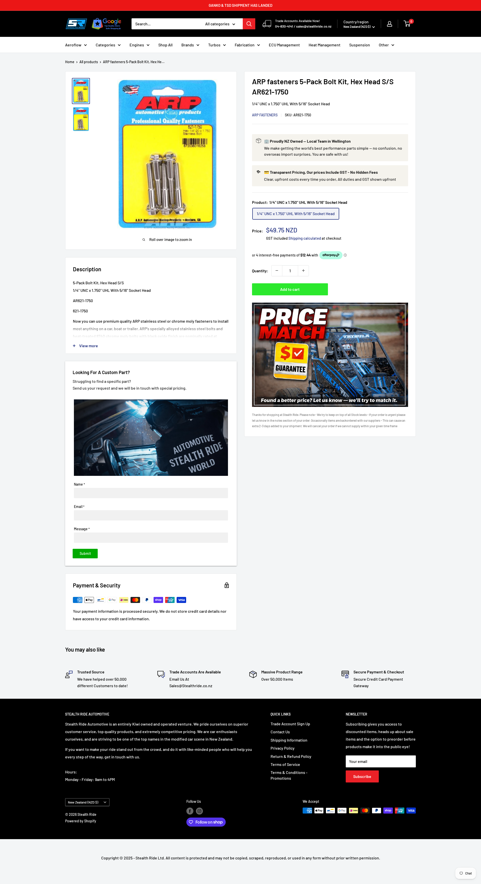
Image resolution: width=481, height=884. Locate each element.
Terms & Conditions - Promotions (289, 775)
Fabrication (245, 44)
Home (69, 62)
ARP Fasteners (265, 115)
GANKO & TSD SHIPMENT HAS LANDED (240, 5)
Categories (105, 44)
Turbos (214, 44)
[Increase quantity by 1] (303, 270)
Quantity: (260, 270)
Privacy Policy (283, 748)
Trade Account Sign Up (290, 723)
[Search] (249, 23)
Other (384, 44)
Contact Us (280, 731)
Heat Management (324, 44)
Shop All (165, 44)
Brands (187, 44)
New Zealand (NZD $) (83, 802)
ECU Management (284, 44)
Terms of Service (285, 764)
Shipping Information (289, 740)
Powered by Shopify (80, 821)
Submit (85, 553)
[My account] (389, 24)
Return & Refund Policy (291, 756)
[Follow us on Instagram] (199, 811)
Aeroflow (73, 44)
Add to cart (290, 289)
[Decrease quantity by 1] (277, 270)
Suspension (359, 44)
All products (88, 62)
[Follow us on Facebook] (189, 811)
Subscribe (362, 776)
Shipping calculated (304, 238)
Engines (137, 44)
